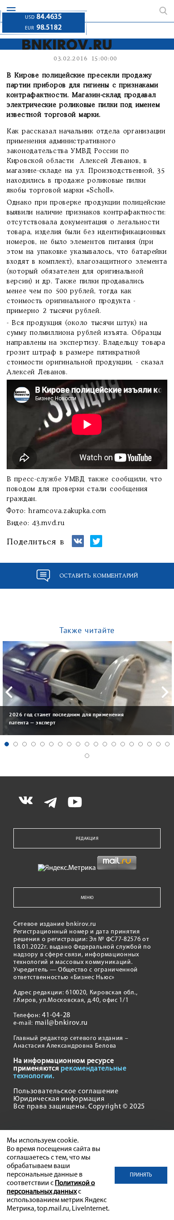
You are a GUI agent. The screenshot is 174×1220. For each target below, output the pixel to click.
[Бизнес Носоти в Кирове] (61, 44)
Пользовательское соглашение (66, 1091)
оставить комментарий (98, 576)
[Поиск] (163, 11)
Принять (141, 1175)
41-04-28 (56, 1015)
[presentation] (9, 692)
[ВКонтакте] (78, 545)
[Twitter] (96, 545)
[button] (6, 744)
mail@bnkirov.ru (61, 1023)
